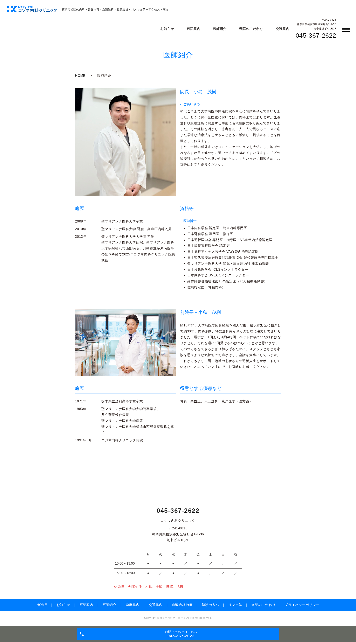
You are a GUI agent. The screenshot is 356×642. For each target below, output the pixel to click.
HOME (80, 75)
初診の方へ (210, 605)
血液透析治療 (182, 605)
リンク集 (235, 605)
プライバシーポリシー (302, 605)
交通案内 (282, 28)
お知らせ (167, 28)
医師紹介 (220, 28)
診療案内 (132, 605)
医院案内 (193, 28)
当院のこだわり (251, 28)
